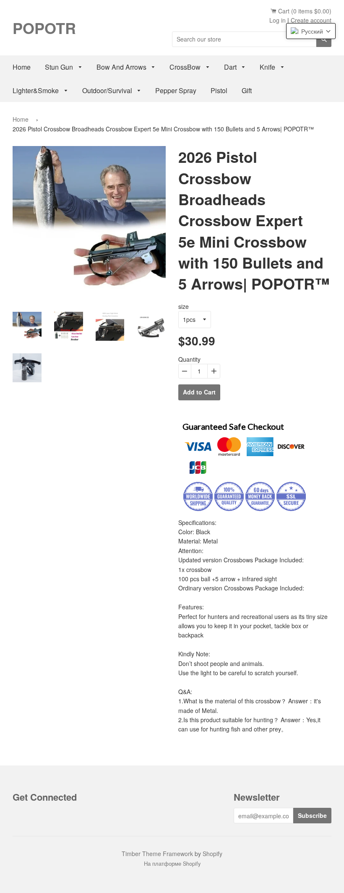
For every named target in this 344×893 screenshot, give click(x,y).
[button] (311, 31)
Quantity (189, 359)
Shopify (212, 853)
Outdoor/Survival (108, 90)
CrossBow (185, 67)
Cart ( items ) (303, 11)
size (183, 306)
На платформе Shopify (172, 863)
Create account (311, 20)
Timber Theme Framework (157, 853)
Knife (268, 67)
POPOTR (44, 27)
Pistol (219, 90)
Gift (247, 90)
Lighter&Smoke (36, 90)
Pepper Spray (175, 90)
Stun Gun (60, 67)
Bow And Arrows (122, 67)
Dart (231, 67)
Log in (277, 20)
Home (22, 67)
